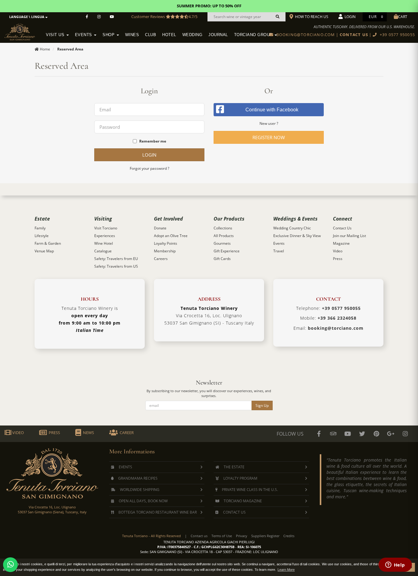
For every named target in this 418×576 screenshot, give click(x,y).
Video (337, 251)
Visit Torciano (105, 228)
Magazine (341, 243)
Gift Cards (222, 258)
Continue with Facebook (271, 109)
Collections (223, 228)
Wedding (192, 35)
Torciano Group (254, 35)
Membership (165, 251)
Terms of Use (221, 535)
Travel (278, 251)
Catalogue (103, 251)
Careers (161, 258)
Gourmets (222, 243)
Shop (109, 35)
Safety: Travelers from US (116, 266)
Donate (160, 228)
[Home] (24, 30)
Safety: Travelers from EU (116, 258)
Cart (402, 16)
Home (45, 49)
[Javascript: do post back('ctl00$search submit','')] (278, 16)
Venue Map (44, 251)
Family (40, 228)
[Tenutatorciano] (112, 16)
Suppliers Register (265, 535)
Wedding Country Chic (292, 228)
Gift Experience (227, 251)
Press (337, 258)
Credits (288, 535)
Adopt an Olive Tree (171, 235)
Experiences (104, 235)
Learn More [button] (286, 569)
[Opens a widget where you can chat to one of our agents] (395, 565)
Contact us (199, 535)
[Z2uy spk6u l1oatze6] (391, 434)
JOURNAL (218, 35)
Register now (268, 137)
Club (150, 35)
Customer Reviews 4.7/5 (164, 16)
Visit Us (56, 35)
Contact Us (342, 228)
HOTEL (169, 35)
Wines (132, 35)
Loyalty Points (165, 243)
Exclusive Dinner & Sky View (297, 235)
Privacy (241, 535)
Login (149, 155)
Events (84, 35)
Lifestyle (42, 235)
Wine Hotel (103, 243)
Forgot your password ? (149, 168)
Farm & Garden (48, 243)
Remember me (152, 141)
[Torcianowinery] (362, 434)
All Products (224, 235)
